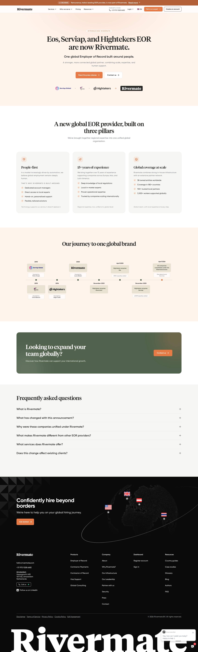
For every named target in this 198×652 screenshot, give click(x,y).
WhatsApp (112, 8)
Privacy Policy (47, 617)
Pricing (78, 9)
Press (104, 598)
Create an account (173, 9)
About (104, 561)
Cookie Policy (60, 617)
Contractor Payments (79, 567)
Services (51, 9)
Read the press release (87, 75)
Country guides (171, 561)
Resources (87, 9)
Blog (167, 579)
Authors (168, 585)
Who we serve (65, 9)
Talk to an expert (152, 9)
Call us (23, 584)
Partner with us (108, 585)
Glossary (168, 573)
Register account (141, 561)
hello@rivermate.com (25, 563)
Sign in (136, 567)
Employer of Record (78, 561)
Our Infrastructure (109, 573)
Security (105, 592)
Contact (105, 604)
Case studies (170, 567)
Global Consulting (78, 585)
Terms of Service (33, 617)
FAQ (167, 592)
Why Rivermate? (109, 567)
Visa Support (75, 579)
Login (130, 9)
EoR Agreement (73, 617)
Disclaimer (20, 617)
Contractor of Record (79, 573)
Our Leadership (108, 579)
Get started (24, 522)
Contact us (111, 75)
